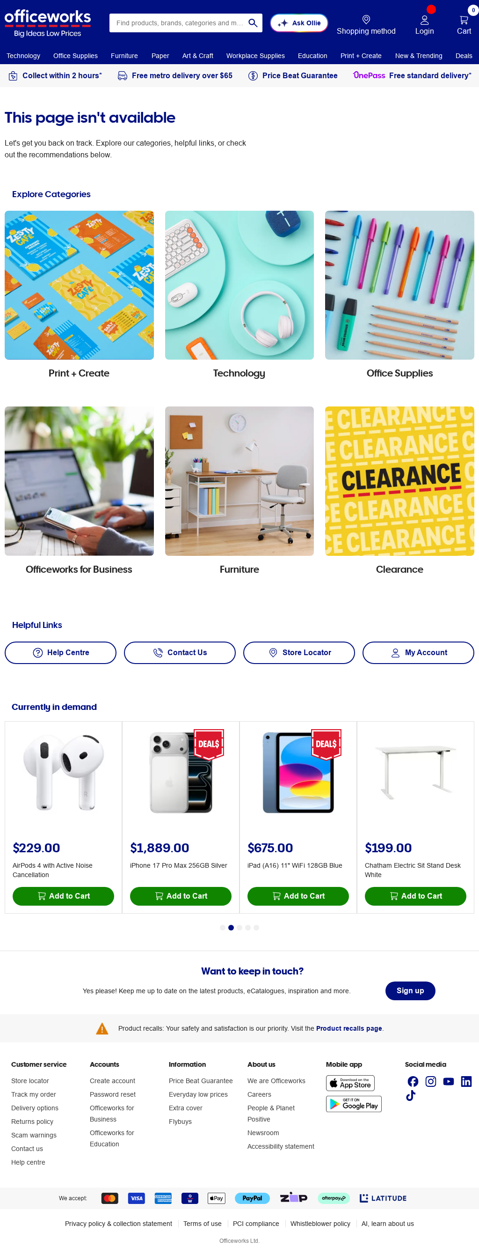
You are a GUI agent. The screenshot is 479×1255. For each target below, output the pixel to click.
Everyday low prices (198, 1094)
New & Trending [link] (419, 55)
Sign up (410, 990)
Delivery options (34, 1108)
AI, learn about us (388, 1223)
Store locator (30, 1081)
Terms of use (202, 1223)
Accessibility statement (280, 1146)
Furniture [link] (124, 55)
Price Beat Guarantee (201, 1081)
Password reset (113, 1094)
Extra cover (186, 1108)
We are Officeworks (276, 1081)
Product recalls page (349, 1028)
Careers (259, 1094)
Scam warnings (34, 1135)
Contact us (27, 1148)
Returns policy (32, 1121)
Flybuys (180, 1121)
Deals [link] (464, 55)
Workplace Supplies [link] (255, 55)
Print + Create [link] (361, 55)
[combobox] (185, 23)
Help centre (28, 1162)
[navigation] (23, 55)
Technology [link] (23, 55)
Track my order (33, 1094)
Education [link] (312, 55)
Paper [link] (160, 55)
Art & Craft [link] (197, 55)
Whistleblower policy (320, 1223)
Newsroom (263, 1133)
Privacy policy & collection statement (118, 1223)
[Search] (253, 23)
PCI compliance (256, 1223)
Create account (112, 1081)
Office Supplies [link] (75, 55)
